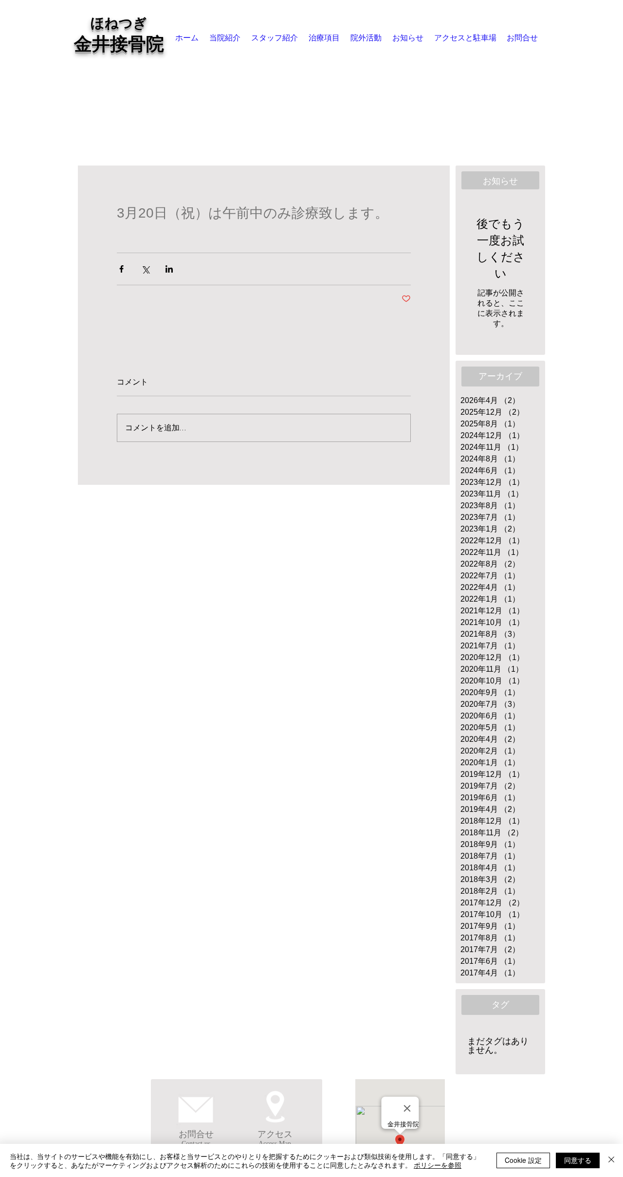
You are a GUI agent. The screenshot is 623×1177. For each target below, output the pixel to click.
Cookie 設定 (523, 1160)
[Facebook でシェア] (121, 269)
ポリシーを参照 (437, 1165)
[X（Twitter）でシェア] (145, 269)
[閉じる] (611, 1160)
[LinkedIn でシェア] (169, 269)
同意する (577, 1160)
